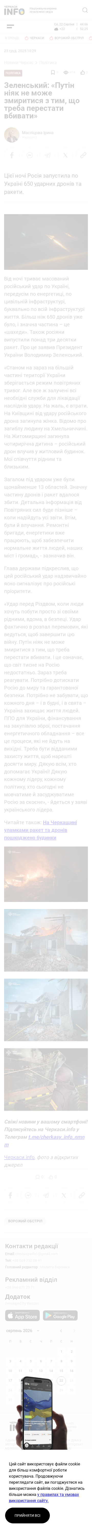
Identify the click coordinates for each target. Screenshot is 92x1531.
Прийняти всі (27, 1515)
